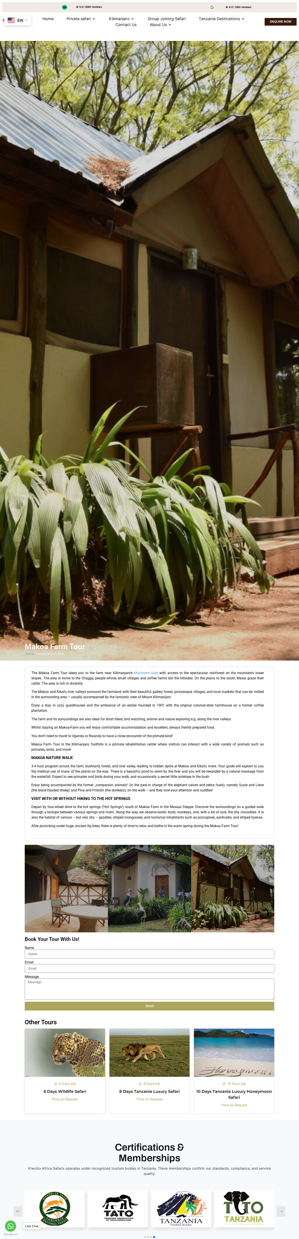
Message (32, 977)
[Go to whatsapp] (10, 1226)
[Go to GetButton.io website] (11, 1234)
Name (29, 948)
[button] (81, 19)
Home (29, 654)
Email (29, 962)
